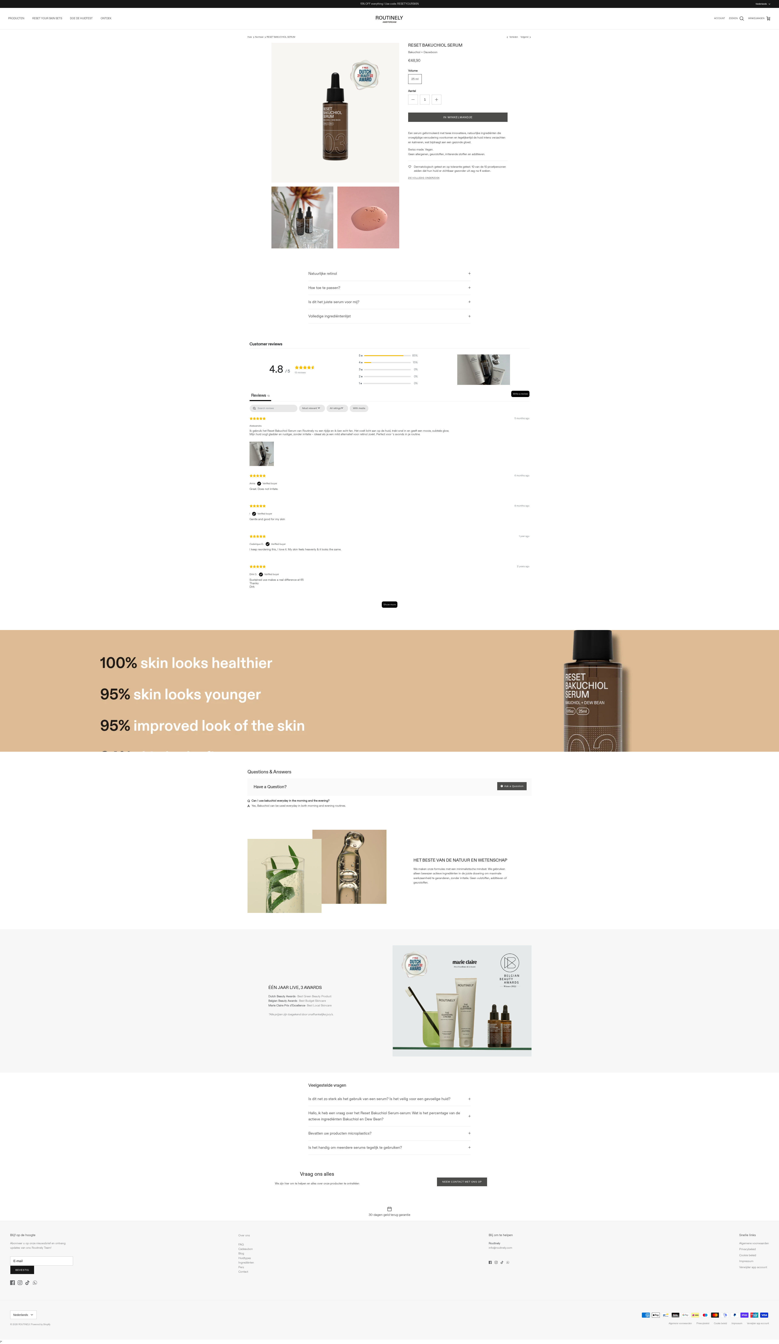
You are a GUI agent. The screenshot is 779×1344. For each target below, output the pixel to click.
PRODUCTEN (16, 18)
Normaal (259, 37)
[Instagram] (20, 1282)
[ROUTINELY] (389, 18)
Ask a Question (514, 786)
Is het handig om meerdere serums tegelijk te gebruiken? (355, 1147)
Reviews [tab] (260, 395)
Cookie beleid (747, 1255)
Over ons (244, 1235)
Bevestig (22, 1270)
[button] (388, 355)
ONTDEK (106, 18)
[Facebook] (12, 1282)
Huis (249, 37)
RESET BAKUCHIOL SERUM (281, 37)
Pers (241, 1267)
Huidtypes (244, 1258)
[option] (389, 691)
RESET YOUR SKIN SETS (47, 18)
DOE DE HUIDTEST (81, 18)
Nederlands (761, 4)
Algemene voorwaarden (754, 1243)
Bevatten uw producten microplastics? (339, 1133)
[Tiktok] (27, 1282)
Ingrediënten (246, 1262)
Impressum (746, 1261)
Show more (389, 604)
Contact (243, 1271)
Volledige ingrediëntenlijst (329, 316)
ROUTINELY (24, 1324)
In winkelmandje (458, 117)
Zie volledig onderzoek (423, 178)
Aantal (412, 91)
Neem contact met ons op (462, 1181)
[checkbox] (359, 408)
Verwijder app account (753, 1267)
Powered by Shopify (40, 1324)
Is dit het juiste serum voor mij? (333, 302)
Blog (241, 1253)
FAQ (241, 1244)
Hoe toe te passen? (324, 288)
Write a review (520, 393)
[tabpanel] (389, 508)
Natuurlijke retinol (322, 273)
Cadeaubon (245, 1249)
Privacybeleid (747, 1249)
